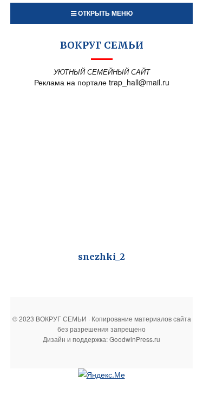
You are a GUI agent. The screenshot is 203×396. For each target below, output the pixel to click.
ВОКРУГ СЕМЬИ (101, 45)
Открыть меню (104, 13)
